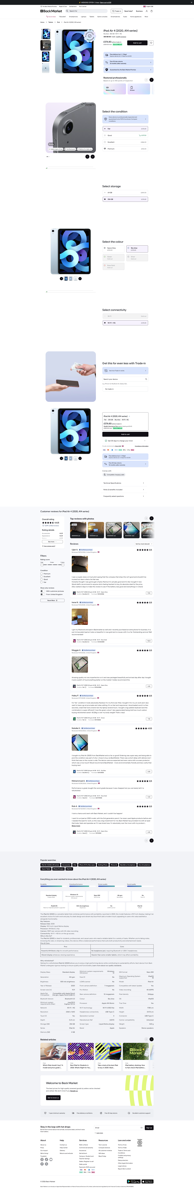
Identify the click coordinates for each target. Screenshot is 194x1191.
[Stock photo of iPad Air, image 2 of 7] (45, 56)
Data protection (123, 1160)
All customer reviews (105, 1150)
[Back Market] (51, 11)
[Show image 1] (47, 156)
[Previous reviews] (146, 841)
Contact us (63, 1145)
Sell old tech (83, 1153)
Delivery (62, 1150)
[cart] (152, 11)
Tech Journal (103, 1145)
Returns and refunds (66, 1153)
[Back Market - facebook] (42, 1164)
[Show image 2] (48, 156)
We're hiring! (44, 1153)
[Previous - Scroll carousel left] (146, 80)
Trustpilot (43, 1156)
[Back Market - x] (46, 1164)
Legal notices (122, 1166)
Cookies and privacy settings (124, 1156)
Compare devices (104, 1148)
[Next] (80, 278)
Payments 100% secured (87, 1167)
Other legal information (125, 1163)
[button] (89, 35)
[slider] (42, 564)
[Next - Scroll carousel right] (152, 80)
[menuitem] (73, 16)
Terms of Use (122, 1145)
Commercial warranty (86, 1148)
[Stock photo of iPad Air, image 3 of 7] (45, 68)
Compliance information (141, 446)
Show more (76, 826)
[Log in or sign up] (147, 11)
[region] (128, 89)
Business (139, 11)
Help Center (64, 1148)
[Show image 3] (76, 279)
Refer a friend (83, 1145)
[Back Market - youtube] (51, 1159)
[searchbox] (88, 11)
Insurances (82, 1150)
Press (42, 1148)
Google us (74, 1091)
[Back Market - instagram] (42, 1159)
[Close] (191, 2)
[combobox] (125, 379)
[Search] (67, 11)
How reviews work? (49, 546)
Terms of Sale (122, 1148)
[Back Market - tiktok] (46, 1159)
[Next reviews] (152, 841)
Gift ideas (102, 1153)
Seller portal (83, 1164)
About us (43, 1145)
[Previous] (61, 278)
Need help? (128, 11)
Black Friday (102, 1156)
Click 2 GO (118, 446)
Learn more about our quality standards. (107, 965)
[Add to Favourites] (151, 42)
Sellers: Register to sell (86, 1161)
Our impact (44, 1150)
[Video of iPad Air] (45, 45)
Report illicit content (124, 1169)
